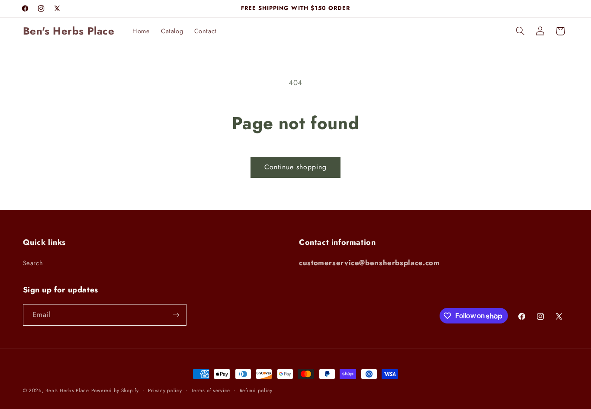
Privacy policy (165, 390)
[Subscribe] (176, 314)
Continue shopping (295, 167)
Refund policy (256, 390)
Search (33, 263)
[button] (520, 31)
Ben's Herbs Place (67, 390)
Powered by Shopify (115, 390)
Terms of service (210, 390)
